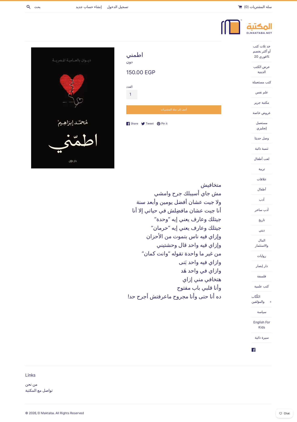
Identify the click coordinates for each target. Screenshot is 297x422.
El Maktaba (46, 413)
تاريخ (262, 220)
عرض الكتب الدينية (261, 69)
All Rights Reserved (70, 413)
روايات (261, 256)
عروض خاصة (262, 113)
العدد (129, 87)
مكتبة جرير (261, 102)
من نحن (31, 384)
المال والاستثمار (261, 243)
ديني (262, 230)
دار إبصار (262, 266)
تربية (262, 169)
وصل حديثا (262, 138)
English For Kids (261, 324)
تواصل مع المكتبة (39, 390)
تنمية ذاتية (261, 148)
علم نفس (261, 92)
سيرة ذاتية (262, 337)
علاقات (261, 179)
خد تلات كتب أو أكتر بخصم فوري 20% (262, 51)
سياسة (261, 312)
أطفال (261, 189)
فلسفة (261, 276)
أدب (261, 199)
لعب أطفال (261, 159)
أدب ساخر (262, 210)
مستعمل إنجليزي (262, 125)
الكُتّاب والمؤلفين (262, 299)
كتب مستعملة (261, 82)
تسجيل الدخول (117, 7)
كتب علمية (261, 286)
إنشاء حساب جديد (89, 7)
